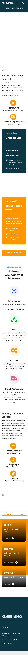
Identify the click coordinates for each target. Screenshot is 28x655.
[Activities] (14, 554)
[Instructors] (14, 577)
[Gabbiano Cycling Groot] (8, 3)
